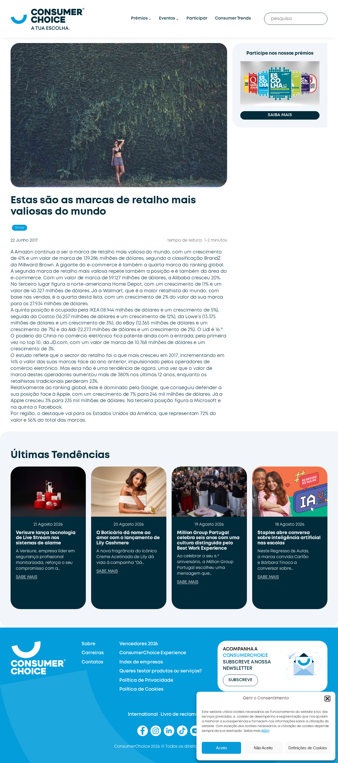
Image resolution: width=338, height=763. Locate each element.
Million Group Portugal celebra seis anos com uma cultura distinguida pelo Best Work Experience (208, 540)
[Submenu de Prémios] (149, 19)
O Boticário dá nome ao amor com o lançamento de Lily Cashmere (128, 538)
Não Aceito (263, 748)
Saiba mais (280, 115)
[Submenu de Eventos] (177, 19)
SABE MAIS (26, 577)
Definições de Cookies (307, 748)
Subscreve (240, 680)
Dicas (19, 227)
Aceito (221, 748)
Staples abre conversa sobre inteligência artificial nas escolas (289, 538)
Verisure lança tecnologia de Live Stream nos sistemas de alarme (46, 538)
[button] (327, 698)
